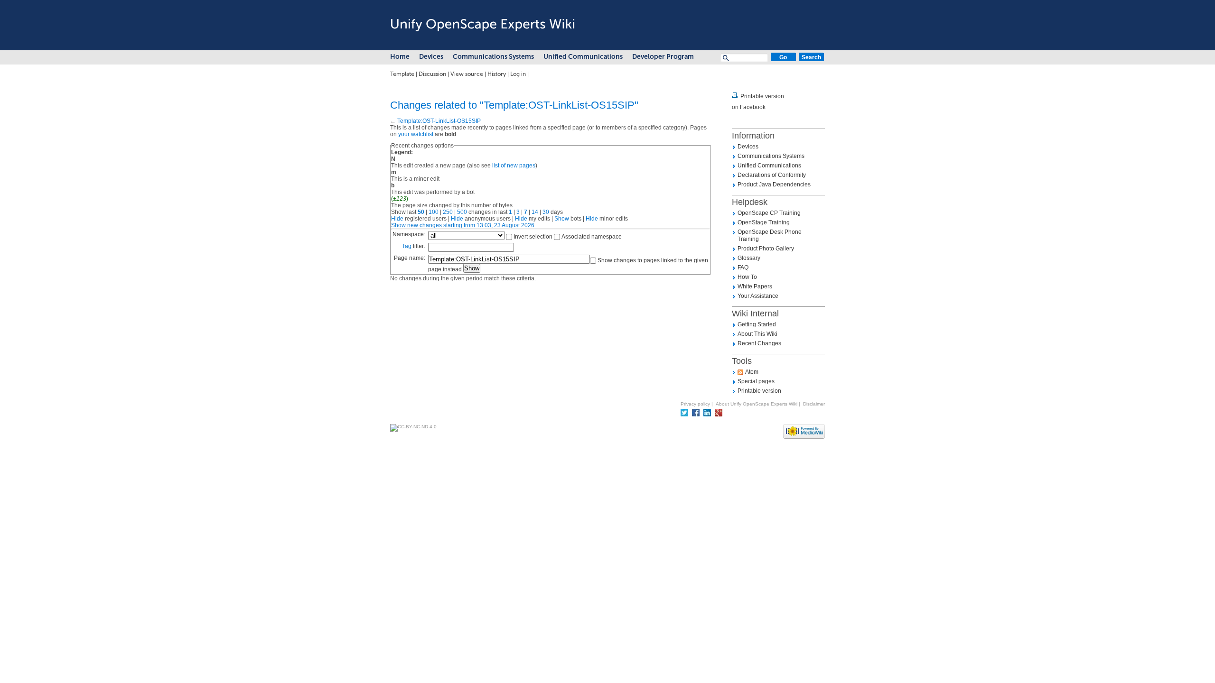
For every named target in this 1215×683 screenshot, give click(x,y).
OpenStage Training (764, 222)
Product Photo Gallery (766, 248)
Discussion (432, 74)
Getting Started (757, 324)
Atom (751, 372)
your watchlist (415, 134)
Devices (431, 57)
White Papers (755, 286)
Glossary (749, 258)
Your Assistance (758, 296)
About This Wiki (757, 334)
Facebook (753, 107)
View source (466, 74)
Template (402, 74)
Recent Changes (759, 343)
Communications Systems (493, 57)
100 (434, 212)
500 (462, 212)
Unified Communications (583, 57)
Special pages (756, 381)
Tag (406, 246)
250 (448, 212)
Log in (518, 74)
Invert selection (533, 236)
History (496, 74)
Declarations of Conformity (772, 175)
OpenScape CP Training (769, 213)
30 (545, 212)
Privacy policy (695, 403)
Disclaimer (814, 403)
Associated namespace (591, 236)
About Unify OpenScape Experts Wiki (756, 403)
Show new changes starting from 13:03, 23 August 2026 (462, 225)
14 (535, 212)
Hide (397, 218)
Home (400, 57)
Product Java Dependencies (774, 184)
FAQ (743, 267)
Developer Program (663, 57)
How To (747, 277)
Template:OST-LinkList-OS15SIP (439, 121)
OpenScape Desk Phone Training (770, 235)
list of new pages (513, 165)
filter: (413, 246)
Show (561, 218)
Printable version (762, 96)
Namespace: (409, 234)
